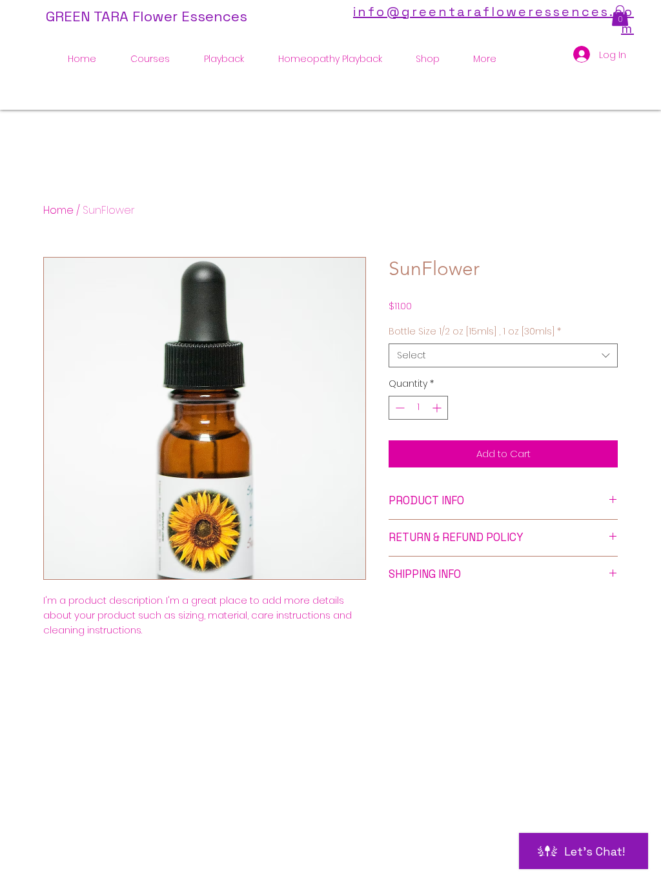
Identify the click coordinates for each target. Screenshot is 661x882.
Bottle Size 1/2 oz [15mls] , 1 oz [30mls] (475, 331)
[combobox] (503, 356)
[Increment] (438, 407)
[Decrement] (399, 407)
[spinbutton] (418, 407)
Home (58, 210)
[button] (620, 15)
